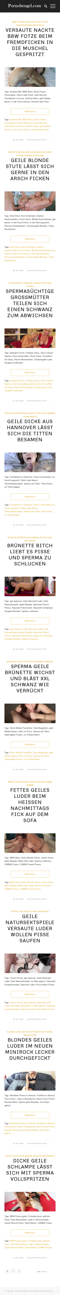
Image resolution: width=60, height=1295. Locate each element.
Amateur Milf (15, 119)
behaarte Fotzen (17, 381)
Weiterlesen (30, 111)
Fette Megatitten (40, 752)
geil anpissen (16, 629)
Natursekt (30, 541)
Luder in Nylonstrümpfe (38, 1244)
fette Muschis (41, 123)
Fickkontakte (16, 283)
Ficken (48, 1032)
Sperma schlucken (30, 639)
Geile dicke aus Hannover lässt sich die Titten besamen (30, 430)
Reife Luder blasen (29, 508)
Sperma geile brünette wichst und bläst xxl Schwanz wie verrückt (30, 678)
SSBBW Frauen (45, 1247)
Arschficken (14, 152)
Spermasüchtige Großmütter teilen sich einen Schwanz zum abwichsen (30, 303)
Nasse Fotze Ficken (45, 1127)
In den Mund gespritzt (39, 254)
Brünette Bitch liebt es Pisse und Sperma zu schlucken (30, 554)
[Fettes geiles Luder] (30, 843)
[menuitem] (44, 6)
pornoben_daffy (39, 140)
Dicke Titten (41, 22)
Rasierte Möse (10, 1130)
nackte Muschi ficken (14, 1247)
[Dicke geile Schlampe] (30, 1201)
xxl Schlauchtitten (32, 759)
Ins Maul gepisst (38, 1006)
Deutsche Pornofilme (16, 413)
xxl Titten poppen (12, 515)
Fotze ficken (10, 1127)
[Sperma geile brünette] (30, 713)
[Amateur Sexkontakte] (24, 6)
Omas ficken (35, 384)
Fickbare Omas (32, 381)
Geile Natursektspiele (20, 1006)
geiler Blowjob (26, 632)
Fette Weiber (48, 413)
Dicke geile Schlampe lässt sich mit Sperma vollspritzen (30, 1170)
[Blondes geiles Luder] (30, 1081)
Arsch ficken (25, 250)
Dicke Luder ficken (25, 123)
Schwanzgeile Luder (43, 387)
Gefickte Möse (31, 126)
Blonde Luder (29, 152)
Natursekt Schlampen (43, 636)
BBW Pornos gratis (18, 1241)
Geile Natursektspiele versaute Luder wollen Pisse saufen (30, 928)
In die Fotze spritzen (21, 129)
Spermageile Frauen (13, 759)
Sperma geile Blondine (29, 1130)
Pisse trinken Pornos (45, 1009)
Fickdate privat (35, 1241)
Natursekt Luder (28, 1009)
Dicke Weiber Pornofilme (21, 752)
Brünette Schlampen (28, 537)
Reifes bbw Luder (25, 885)
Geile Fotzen (30, 911)
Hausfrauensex (24, 25)
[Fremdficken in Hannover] (30, 462)
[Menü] (51, 6)
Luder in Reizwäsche (26, 1127)
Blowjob (29, 22)
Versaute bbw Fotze (40, 129)
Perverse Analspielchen (14, 257)
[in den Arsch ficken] (30, 201)
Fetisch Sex (46, 537)
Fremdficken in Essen (14, 126)
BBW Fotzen (18, 22)
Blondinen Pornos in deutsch (23, 1123)
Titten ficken (46, 511)
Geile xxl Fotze (25, 756)
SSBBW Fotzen (11, 889)
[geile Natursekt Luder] (30, 586)
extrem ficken (47, 882)
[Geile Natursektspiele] (30, 963)
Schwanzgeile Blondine (37, 257)
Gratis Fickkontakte (42, 505)
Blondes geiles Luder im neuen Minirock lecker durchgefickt (30, 1049)
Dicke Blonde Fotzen (30, 882)
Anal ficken (15, 247)
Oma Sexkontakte (21, 384)
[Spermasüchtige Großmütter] (30, 338)
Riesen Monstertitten (23, 387)
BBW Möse (27, 119)
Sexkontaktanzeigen (13, 511)
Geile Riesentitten (19, 1244)
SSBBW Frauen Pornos (30, 889)
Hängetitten (39, 283)
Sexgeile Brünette (12, 639)
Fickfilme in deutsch (46, 1123)
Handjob (28, 283)
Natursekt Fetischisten (22, 636)
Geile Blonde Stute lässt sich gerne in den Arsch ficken (30, 169)
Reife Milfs (38, 25)
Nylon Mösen (30, 1247)
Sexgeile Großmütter (13, 390)
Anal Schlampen (28, 247)
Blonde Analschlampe (41, 250)
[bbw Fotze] (30, 77)
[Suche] (44, 6)
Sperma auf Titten (32, 511)
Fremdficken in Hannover (21, 505)
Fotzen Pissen (16, 1002)
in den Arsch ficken (20, 254)
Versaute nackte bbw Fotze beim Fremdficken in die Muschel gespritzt (30, 42)
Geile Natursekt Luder (32, 629)
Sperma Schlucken (34, 155)
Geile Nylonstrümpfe (44, 1156)
